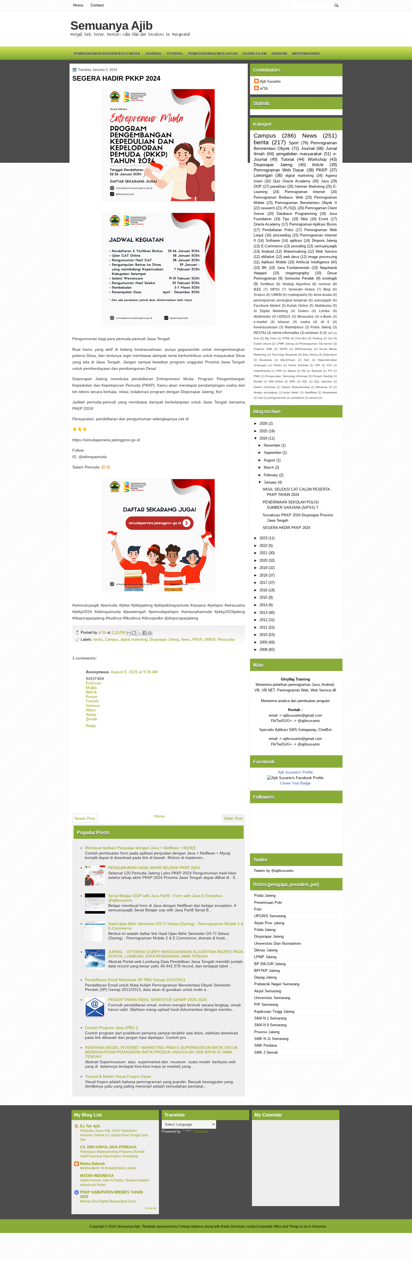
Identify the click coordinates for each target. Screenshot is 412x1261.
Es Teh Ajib (90, 1126)
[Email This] (128, 633)
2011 (264, 627)
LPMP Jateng (285, 343)
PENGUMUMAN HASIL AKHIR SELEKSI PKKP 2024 (154, 867)
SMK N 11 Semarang (271, 1039)
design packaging (265, 392)
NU (304, 370)
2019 (264, 568)
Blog (326, 289)
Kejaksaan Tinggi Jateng (274, 1011)
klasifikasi (311, 392)
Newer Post (85, 818)
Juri (330, 338)
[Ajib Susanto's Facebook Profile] (295, 778)
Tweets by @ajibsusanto (273, 870)
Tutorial (174, 54)
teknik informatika (285, 333)
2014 (264, 605)
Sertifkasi (267, 284)
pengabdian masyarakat (298, 153)
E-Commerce (272, 246)
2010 (264, 635)
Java (325, 181)
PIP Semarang (266, 1004)
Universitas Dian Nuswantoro (277, 943)
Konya (91, 696)
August (270, 460)
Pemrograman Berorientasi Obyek (107, 54)
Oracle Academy (267, 224)
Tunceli (92, 701)
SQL (305, 381)
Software (273, 240)
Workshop (317, 159)
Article (317, 164)
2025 (264, 431)
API (330, 333)
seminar (324, 284)
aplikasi (296, 240)
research (268, 208)
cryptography (297, 294)
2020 (264, 560)
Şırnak (91, 719)
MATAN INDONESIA (97, 1176)
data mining (310, 354)
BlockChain (288, 359)
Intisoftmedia (262, 370)
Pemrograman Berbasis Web (278, 197)
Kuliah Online (297, 305)
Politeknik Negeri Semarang (276, 984)
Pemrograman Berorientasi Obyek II (306, 203)
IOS (329, 365)
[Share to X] (139, 633)
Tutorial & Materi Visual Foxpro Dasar (118, 1076)
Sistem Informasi (265, 387)
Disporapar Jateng (164, 639)
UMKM (209, 639)
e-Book (325, 316)
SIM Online (276, 381)
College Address (190, 1227)
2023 (264, 538)
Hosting (317, 338)
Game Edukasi (298, 365)
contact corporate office (263, 1227)
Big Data (270, 338)
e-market (260, 322)
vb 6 (325, 322)
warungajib (322, 300)
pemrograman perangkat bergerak (280, 300)
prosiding (298, 246)
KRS (279, 370)
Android (279, 54)
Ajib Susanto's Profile (295, 772)
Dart (306, 359)
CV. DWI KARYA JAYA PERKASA (108, 1147)
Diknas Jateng (265, 950)
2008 (264, 649)
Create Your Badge (295, 783)
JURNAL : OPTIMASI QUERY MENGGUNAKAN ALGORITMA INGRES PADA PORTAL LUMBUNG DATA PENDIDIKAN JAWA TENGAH (175, 953)
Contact (97, 5)
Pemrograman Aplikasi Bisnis (313, 224)
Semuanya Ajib (111, 25)
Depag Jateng (265, 977)
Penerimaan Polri (268, 902)
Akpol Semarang (267, 991)
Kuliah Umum (262, 343)
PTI (330, 370)
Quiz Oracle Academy (292, 181)
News (185, 639)
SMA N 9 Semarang (270, 1025)
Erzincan (93, 683)
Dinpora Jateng (324, 240)
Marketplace (294, 327)
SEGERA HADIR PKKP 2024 (286, 528)
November (272, 445)
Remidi (258, 381)
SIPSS (275, 289)
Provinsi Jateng (266, 1032)
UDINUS (283, 316)
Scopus (259, 294)
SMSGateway (303, 348)
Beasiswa (266, 359)
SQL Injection (323, 381)
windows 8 (313, 333)
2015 (264, 597)
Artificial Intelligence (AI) (316, 262)
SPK (292, 381)
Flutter (278, 365)
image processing (322, 257)
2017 (264, 582)
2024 (264, 438)
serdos (313, 397)
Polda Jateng (321, 327)
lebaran (284, 322)
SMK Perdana (265, 1045)
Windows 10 (324, 387)
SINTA (283, 348)
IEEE (257, 289)
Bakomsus (330, 354)
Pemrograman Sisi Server (315, 343)
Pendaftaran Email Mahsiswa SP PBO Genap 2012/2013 (135, 979)
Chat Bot (301, 338)
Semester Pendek (299, 278)
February (271, 475)
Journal (153, 54)
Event (323, 219)
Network (317, 370)
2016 (264, 590)
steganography (297, 273)
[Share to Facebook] (144, 633)
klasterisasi (330, 392)
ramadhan (297, 397)
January (271, 482)
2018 (264, 575)
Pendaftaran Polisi (277, 230)
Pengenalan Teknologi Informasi (286, 376)
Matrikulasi (323, 305)
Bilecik (91, 692)
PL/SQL (290, 208)
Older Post (233, 818)
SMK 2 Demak (266, 1052)
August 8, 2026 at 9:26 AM (134, 672)
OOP (258, 186)
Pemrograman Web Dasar (213, 54)
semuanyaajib (325, 246)
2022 (264, 546)
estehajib (329, 278)
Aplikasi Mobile (273, 262)
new (260, 397)
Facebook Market (267, 305)
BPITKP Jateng (267, 971)
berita (98, 639)
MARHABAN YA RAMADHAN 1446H (108, 1168)
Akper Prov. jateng (269, 923)
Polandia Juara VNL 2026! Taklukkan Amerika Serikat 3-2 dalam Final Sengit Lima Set (114, 1135)
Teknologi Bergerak (284, 354)
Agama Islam (254, 54)
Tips (286, 219)
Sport (293, 142)
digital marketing (134, 639)
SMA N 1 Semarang (270, 1018)
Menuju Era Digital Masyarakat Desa (108, 1201)
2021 (264, 553)
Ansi (256, 338)
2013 (264, 612)
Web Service (326, 251)
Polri (257, 909)
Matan (292, 370)
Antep (91, 714)
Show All (150, 1208)
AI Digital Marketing (271, 311)
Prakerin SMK (263, 348)
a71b (102, 632)
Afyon (91, 710)
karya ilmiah (291, 392)
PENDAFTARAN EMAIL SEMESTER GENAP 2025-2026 (157, 999)
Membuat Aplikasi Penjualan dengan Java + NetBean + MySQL (140, 848)
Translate (200, 1131)
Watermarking (306, 54)
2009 (264, 642)
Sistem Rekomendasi (295, 387)
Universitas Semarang (272, 998)
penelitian (278, 186)
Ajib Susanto (270, 81)
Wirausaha (226, 639)
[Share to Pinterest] (150, 633)
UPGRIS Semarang (270, 916)
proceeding (282, 235)
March (269, 467)
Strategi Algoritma (296, 284)
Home (78, 5)
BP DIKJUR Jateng (270, 964)
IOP (317, 365)
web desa (291, 257)
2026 (264, 423)
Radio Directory (232, 1227)
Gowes (303, 311)
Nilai (304, 219)
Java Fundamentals (293, 268)
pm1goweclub (277, 397)
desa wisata (323, 294)
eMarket (267, 257)
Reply (91, 725)
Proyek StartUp (323, 376)
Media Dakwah (92, 1164)
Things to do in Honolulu (307, 1227)
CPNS (286, 338)
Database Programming (297, 214)
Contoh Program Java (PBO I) (111, 1027)
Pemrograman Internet (305, 192)
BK (264, 268)
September (273, 452)
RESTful (260, 333)
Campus (111, 639)
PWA (257, 376)
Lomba (324, 311)
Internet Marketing (310, 186)
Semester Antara (301, 289)
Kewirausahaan (266, 327)
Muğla (91, 687)
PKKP (197, 639)
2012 (264, 620)
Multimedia (262, 316)
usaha (305, 322)
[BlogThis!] (134, 633)
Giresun (93, 705)
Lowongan (263, 175)
